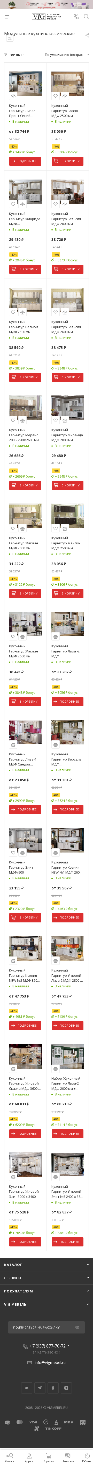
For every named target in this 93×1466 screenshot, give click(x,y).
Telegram (39, 1388)
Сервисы (12, 1278)
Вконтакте (26, 1388)
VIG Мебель (15, 1304)
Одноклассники (53, 1388)
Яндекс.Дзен (66, 1388)
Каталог (13, 1264)
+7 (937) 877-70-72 (48, 1346)
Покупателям (18, 1291)
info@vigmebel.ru (50, 1362)
